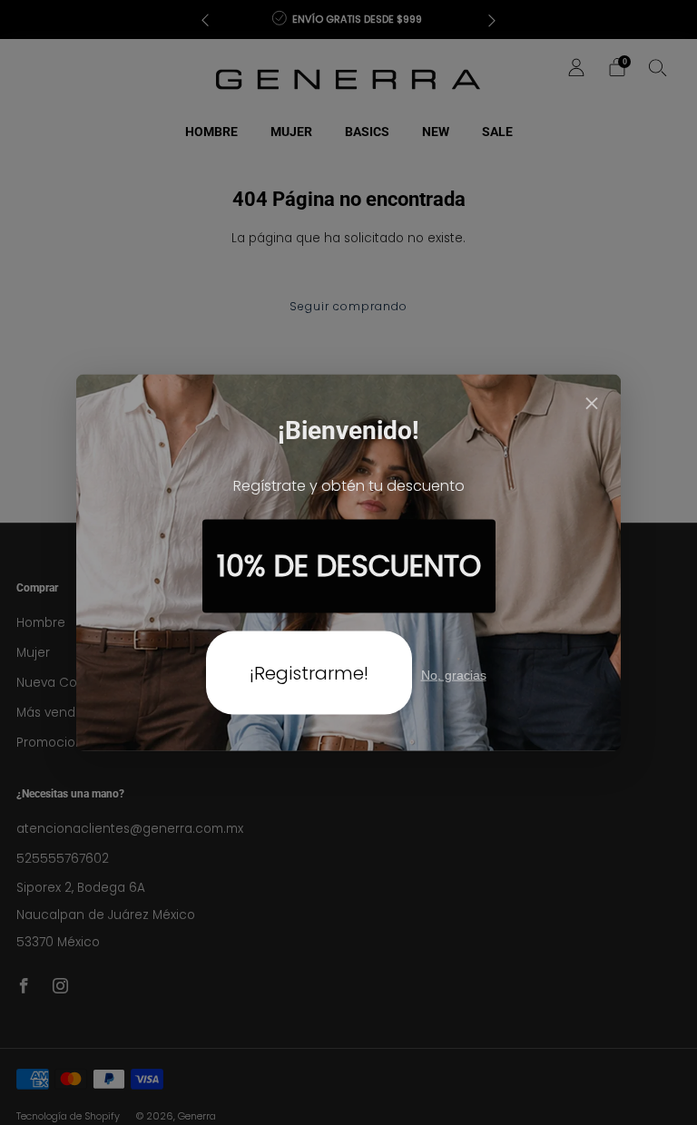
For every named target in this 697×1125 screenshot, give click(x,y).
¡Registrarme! (309, 672)
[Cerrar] (591, 405)
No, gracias (453, 674)
